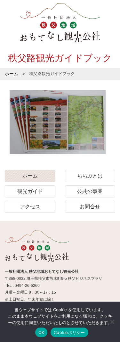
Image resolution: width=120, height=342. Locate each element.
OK (41, 332)
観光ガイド (30, 191)
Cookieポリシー (69, 332)
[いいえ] (112, 322)
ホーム (30, 176)
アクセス (30, 206)
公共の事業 (90, 191)
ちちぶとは (90, 176)
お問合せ (90, 206)
